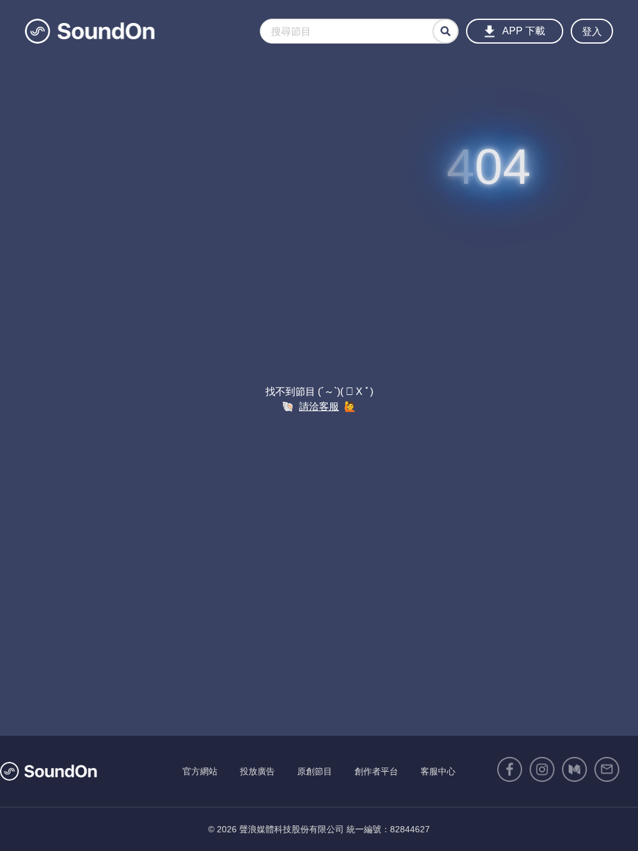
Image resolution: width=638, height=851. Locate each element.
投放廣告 (257, 771)
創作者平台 (376, 771)
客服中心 (438, 771)
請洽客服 (319, 406)
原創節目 (314, 771)
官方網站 (200, 771)
